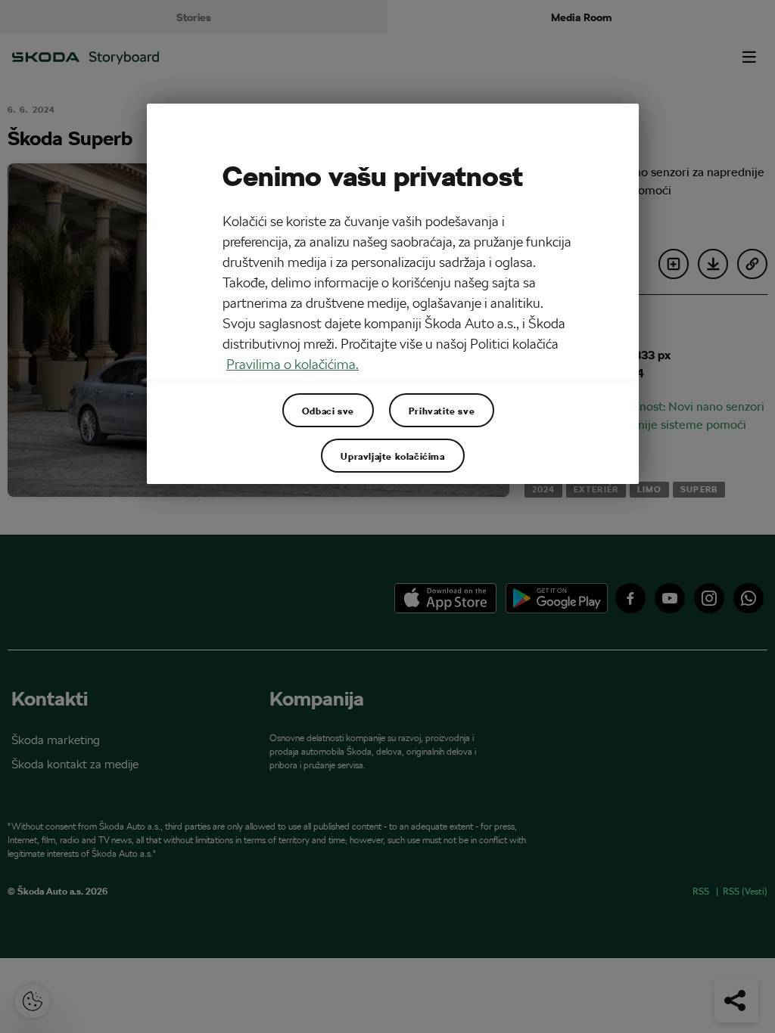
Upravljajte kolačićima (392, 456)
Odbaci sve (328, 411)
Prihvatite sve (442, 411)
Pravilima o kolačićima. (292, 364)
